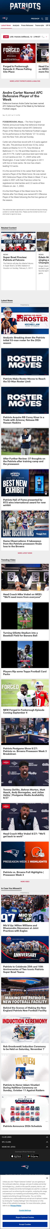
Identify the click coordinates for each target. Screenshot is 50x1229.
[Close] (47, 1178)
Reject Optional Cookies (25, 1217)
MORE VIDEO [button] (25, 881)
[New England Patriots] (25, 1167)
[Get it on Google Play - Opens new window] (33, 1157)
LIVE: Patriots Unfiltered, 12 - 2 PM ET (25, 37)
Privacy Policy (16, 1206)
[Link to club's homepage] (5, 18)
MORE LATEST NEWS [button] (25, 553)
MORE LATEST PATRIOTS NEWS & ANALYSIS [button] (25, 81)
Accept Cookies (25, 1224)
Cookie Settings (25, 1210)
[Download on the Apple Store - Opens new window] (16, 1156)
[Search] (42, 18)
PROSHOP (35, 19)
